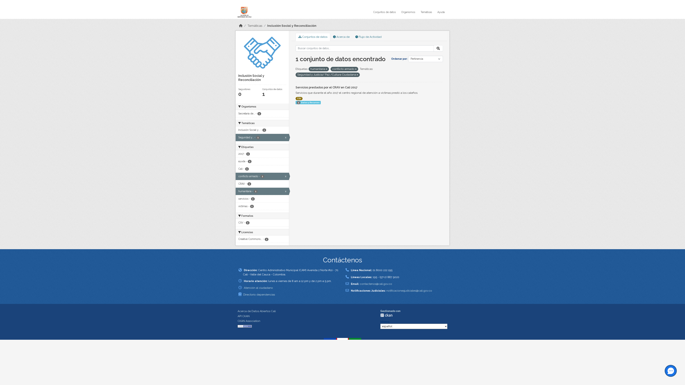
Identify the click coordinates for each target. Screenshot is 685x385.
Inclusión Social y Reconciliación (291, 25)
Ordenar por (399, 58)
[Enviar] (438, 48)
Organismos (408, 12)
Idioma (384, 321)
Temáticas (426, 12)
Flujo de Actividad (370, 36)
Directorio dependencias (259, 294)
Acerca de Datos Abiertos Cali (257, 311)
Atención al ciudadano (258, 287)
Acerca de (343, 36)
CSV (299, 98)
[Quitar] (326, 69)
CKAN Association (249, 321)
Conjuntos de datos (384, 12)
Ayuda (441, 12)
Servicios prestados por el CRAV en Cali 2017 (326, 87)
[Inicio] (241, 25)
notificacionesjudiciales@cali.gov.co (409, 290)
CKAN (386, 315)
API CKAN (244, 316)
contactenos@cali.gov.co (376, 284)
